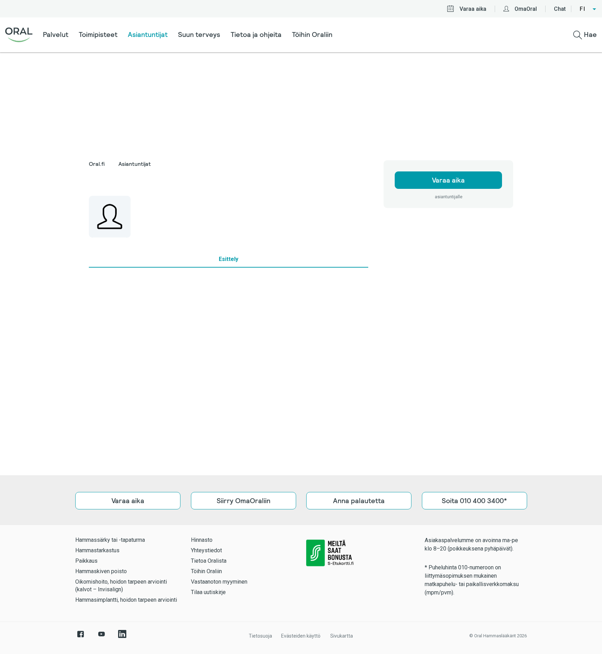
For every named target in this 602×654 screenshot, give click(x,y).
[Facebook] (80, 637)
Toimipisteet (98, 34)
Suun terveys (199, 34)
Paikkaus (86, 560)
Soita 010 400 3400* (474, 500)
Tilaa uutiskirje (208, 592)
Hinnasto (202, 540)
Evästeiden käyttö (301, 636)
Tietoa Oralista (208, 560)
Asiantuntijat (148, 34)
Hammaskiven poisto (101, 571)
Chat (560, 9)
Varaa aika (473, 9)
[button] (588, 9)
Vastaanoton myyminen (219, 581)
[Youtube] (101, 637)
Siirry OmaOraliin (243, 500)
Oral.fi (97, 164)
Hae (589, 34)
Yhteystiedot (206, 550)
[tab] (228, 259)
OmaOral (526, 9)
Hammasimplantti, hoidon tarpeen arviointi (126, 600)
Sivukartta (341, 636)
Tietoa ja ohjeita (256, 34)
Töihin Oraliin (312, 34)
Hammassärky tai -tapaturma (110, 540)
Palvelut (55, 34)
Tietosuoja (260, 636)
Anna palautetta (359, 500)
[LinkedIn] (122, 637)
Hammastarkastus (97, 550)
